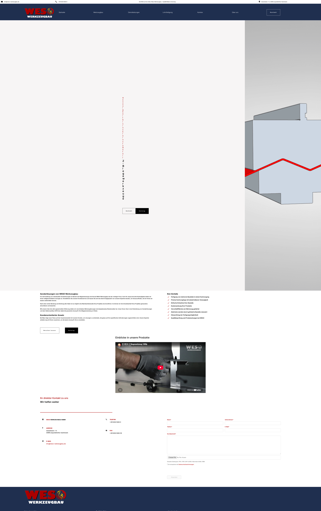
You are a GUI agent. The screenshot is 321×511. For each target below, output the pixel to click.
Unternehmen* (229, 419)
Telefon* (169, 426)
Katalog (142, 211)
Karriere (200, 12)
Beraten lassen (50, 330)
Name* (169, 419)
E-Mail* (227, 426)
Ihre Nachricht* (171, 434)
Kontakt (273, 12)
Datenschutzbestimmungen (186, 464)
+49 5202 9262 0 (62, 1)
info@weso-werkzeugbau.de (56, 444)
